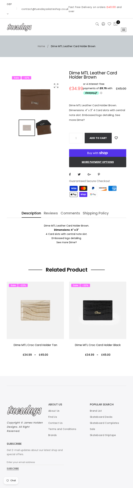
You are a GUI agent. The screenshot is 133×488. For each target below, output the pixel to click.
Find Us (52, 417)
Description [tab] (31, 213)
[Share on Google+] (89, 174)
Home (41, 46)
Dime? (73, 242)
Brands (52, 435)
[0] (115, 24)
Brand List (96, 411)
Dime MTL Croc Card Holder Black (98, 345)
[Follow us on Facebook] (70, 174)
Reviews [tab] (51, 213)
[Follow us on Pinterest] (99, 174)
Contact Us (55, 423)
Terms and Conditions (62, 429)
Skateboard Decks (101, 417)
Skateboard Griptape (103, 435)
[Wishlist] (116, 138)
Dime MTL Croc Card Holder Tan (35, 345)
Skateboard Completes (104, 423)
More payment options (98, 162)
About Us (53, 411)
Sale (92, 429)
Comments (70, 213)
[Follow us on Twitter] (79, 174)
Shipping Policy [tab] (96, 213)
